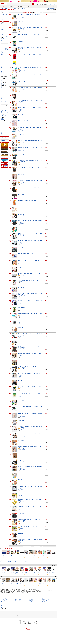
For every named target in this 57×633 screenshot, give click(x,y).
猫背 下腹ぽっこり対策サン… (31, 572)
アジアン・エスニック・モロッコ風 (4, 112)
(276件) (9, 585)
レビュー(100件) (22, 468)
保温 (1, 77)
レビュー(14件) (22, 69)
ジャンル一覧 (49, 6)
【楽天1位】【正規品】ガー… (4, 583)
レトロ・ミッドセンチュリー (4, 110)
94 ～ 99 (2, 128)
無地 (1, 71)
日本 (1, 24)
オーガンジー (3, 59)
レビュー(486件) (22, 448)
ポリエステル (3, 52)
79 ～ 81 (2, 124)
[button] (38, 4)
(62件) (36, 585)
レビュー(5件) (22, 388)
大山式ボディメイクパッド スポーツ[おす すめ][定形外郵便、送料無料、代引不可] (28, 200)
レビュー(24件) (22, 16)
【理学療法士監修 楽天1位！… (3, 572)
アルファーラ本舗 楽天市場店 (21, 223)
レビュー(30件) (22, 222)
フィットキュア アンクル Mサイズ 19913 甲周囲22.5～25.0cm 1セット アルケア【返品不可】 (30, 406)
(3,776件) (32, 585)
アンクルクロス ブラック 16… (21, 555)
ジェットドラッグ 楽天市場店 (21, 17)
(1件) (4, 557)
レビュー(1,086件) (22, 149)
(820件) (40, 585)
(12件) (45, 585)
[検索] (33, 4)
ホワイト (2, 33)
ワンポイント (3, 72)
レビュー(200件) (22, 521)
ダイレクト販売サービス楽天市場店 (21, 436)
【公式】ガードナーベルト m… (26, 583)
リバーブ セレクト (20, 50)
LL (1, 65)
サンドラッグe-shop (20, 495)
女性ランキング (20, 6)
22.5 (1, 96)
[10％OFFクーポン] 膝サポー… (53, 583)
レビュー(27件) (22, 275)
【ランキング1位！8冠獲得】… (40, 583)
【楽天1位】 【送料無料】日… (40, 555)
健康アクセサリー (20, 561)
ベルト (2, 17)
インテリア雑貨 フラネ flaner (21, 190)
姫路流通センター (20, 281)
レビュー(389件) (22, 89)
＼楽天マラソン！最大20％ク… (16, 573)
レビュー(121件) (22, 49)
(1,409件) (50, 585)
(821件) (13, 574)
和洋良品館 (19, 303)
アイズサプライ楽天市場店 (20, 542)
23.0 (1, 97)
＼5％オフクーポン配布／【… (13, 583)
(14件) (27, 574)
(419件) (18, 574)
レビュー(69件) (22, 541)
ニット (2, 55)
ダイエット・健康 (12, 8)
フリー (2, 63)
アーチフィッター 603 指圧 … (35, 572)
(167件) (45, 557)
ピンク (2, 35)
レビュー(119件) (22, 175)
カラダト (19, 509)
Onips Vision (19, 336)
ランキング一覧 (3, 140)
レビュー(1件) (22, 428)
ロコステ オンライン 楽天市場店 (21, 416)
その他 (2, 19)
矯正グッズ (20, 8)
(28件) (36, 574)
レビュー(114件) (22, 129)
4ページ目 (23, 8)
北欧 (1, 108)
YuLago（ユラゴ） (20, 183)
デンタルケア (24, 561)
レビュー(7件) (22, 162)
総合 (1, 10)
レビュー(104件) (22, 488)
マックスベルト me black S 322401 (23, 320)
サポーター (3, 13)
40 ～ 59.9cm (2, 84)
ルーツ (19, 316)
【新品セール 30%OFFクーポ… (53, 555)
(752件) (9, 557)
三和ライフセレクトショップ (21, 501)
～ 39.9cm (2, 83)
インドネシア (3, 28)
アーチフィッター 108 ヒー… (8, 572)
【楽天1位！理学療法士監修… (44, 572)
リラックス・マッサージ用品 (13, 561)
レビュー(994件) (22, 29)
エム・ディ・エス (20, 322)
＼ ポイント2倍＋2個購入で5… (44, 555)
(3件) (49, 574)
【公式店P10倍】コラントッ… (31, 555)
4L (1, 68)
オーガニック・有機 (3, 115)
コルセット (3, 16)
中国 (1, 23)
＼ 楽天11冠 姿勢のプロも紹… (35, 555)
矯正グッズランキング (13, 9)
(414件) (54, 585)
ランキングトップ (11, 6)
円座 (1, 89)
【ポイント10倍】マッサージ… (25, 556)
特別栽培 (2, 116)
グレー (2, 34)
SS (1, 67)
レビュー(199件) (22, 335)
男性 (1, 81)
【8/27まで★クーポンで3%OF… (31, 583)
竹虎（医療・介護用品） (4, 48)
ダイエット (1, 561)
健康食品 (9, 561)
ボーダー (2, 73)
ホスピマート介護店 (20, 243)
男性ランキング (15, 6)
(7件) (31, 574)
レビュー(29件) (22, 262)
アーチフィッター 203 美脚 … (26, 572)
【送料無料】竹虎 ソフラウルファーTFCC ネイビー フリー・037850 (27, 253)
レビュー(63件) (22, 368)
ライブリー (19, 110)
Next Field (19, 57)
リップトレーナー (4, 15)
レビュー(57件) (22, 235)
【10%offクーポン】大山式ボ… (12, 555)
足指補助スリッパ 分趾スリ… (49, 572)
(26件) (31, 557)
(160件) (45, 574)
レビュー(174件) (22, 142)
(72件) (27, 557)
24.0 (1, 99)
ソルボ (2, 47)
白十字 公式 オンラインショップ (21, 70)
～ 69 (2, 121)
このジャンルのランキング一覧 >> (52, 8)
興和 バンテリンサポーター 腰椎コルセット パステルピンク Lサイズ (27, 526)
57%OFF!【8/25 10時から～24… (22, 583)
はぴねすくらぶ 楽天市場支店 (21, 263)
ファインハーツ (19, 396)
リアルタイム (24, 6)
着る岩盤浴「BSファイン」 (21, 376)
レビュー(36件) (22, 461)
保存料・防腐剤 (3, 119)
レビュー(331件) (22, 395)
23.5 (1, 98)
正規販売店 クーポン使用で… (3, 555)
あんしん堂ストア (20, 356)
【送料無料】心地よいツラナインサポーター (23, 120)
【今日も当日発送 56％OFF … (17, 555)
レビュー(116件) (22, 308)
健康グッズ (16, 8)
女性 (1, 80)
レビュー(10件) (22, 421)
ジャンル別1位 (27, 6)
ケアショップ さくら (20, 489)
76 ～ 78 (2, 123)
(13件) (40, 557)
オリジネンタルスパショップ (21, 163)
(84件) (13, 557)
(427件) (40, 574)
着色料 (2, 118)
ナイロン (2, 51)
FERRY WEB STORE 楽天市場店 (21, 30)
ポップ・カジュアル (3, 109)
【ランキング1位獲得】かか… (40, 572)
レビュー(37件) (22, 215)
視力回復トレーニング (4, 14)
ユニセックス (3, 79)
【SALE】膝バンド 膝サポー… (44, 583)
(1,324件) (18, 557)
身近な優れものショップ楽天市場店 (21, 295)
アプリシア (19, 522)
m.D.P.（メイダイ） (3, 92)
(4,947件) (4, 585)
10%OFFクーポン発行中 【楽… (8, 555)
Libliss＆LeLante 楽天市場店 (21, 150)
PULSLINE (19, 90)
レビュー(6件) (22, 109)
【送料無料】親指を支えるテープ (22, 479)
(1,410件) (36, 557)
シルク (2, 56)
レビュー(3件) (22, 102)
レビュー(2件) (22, 494)
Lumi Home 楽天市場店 (20, 429)
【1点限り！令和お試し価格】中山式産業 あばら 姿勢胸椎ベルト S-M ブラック (28, 280)
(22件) (49, 557)
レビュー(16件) (22, 321)
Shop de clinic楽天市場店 (20, 276)
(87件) (8, 574)
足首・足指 (2, 38)
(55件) (27, 585)
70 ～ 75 (2, 122)
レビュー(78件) (22, 182)
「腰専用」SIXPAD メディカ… (8, 583)
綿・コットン (3, 53)
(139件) (22, 585)
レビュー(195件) (22, 348)
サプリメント (5, 561)
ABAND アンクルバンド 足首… (35, 583)
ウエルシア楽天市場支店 (20, 528)
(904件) (22, 574)
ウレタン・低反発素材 (4, 101)
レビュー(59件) (22, 242)
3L (1, 66)
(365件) (13, 585)
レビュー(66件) (22, 195)
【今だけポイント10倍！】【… (17, 583)
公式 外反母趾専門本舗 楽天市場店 (21, 449)
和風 (1, 111)
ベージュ (2, 32)
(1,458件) (4, 574)
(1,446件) (18, 585)
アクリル (2, 54)
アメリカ (2, 29)
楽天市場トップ (2, 8)
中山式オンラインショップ (20, 130)
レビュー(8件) (22, 328)
